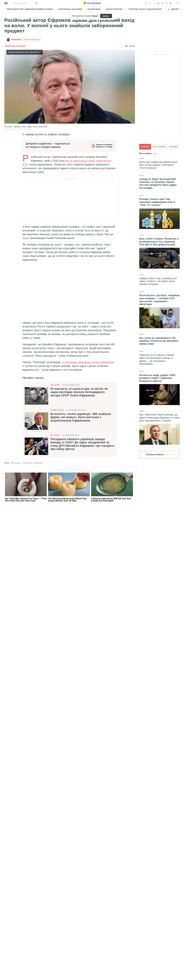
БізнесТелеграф (114, 9)
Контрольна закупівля (70, 9)
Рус (178, 3)
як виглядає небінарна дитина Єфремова (88, 362)
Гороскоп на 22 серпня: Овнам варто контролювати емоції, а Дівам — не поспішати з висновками (156, 359)
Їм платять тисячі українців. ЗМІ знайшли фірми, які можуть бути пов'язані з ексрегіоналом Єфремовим (80, 417)
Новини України (57, 410)
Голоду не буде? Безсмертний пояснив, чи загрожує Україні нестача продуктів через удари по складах (157, 183)
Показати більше (155, 454)
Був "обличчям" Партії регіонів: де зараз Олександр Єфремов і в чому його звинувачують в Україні (159, 417)
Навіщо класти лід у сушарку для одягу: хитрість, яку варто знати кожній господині (158, 281)
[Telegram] (154, 3)
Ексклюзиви (94, 9)
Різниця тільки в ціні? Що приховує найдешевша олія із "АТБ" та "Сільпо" (157, 202)
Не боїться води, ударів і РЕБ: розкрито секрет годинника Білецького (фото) (157, 378)
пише (25, 238)
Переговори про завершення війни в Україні (30, 9)
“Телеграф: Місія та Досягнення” (145, 9)
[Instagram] (166, 3)
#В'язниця (16, 463)
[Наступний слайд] (181, 9)
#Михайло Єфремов (32, 463)
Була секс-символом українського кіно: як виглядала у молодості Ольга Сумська (158, 165)
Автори (174, 9)
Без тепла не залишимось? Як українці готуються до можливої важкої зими (158, 341)
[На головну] (92, 3)
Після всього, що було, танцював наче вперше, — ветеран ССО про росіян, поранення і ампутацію (159, 300)
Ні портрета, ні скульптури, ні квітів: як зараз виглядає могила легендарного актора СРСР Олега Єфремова (79, 392)
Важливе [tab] (173, 147)
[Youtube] (159, 3)
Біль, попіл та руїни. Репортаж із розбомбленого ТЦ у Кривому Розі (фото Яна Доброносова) (159, 241)
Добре (106, 16)
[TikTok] (170, 3)
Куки (94, 16)
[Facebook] (146, 3)
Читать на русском (14, 46)
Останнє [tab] (145, 147)
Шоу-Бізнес (55, 385)
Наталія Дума (16, 39)
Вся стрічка (145, 153)
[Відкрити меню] (6, 3)
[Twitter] (162, 3)
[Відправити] (36, 3)
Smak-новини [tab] (159, 147)
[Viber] (150, 3)
